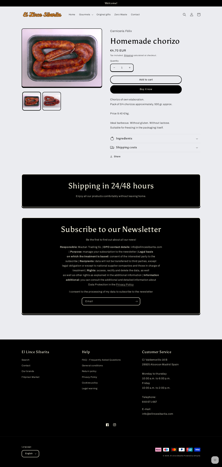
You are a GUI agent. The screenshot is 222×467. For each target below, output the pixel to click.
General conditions (92, 365)
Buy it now (146, 89)
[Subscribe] (136, 301)
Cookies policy (90, 383)
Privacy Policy (125, 284)
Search (26, 360)
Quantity (114, 61)
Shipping (128, 55)
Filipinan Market (30, 377)
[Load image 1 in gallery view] (31, 101)
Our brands (28, 371)
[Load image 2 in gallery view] (51, 101)
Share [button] (117, 156)
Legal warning (90, 388)
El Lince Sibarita (176, 456)
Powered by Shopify (192, 456)
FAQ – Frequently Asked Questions (101, 360)
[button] (86, 14)
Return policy (89, 371)
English (29, 453)
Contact (26, 365)
